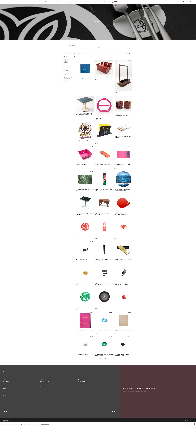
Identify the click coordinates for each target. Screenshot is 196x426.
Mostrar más (66, 82)
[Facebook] (112, 411)
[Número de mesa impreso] (123, 297)
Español (5, 420)
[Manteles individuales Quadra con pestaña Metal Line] (85, 68)
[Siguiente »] (111, 359)
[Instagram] (114, 411)
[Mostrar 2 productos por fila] (127, 53)
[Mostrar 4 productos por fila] (131, 53)
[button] (44, 424)
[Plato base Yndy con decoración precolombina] (85, 227)
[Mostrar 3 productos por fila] (129, 53)
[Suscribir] (192, 394)
